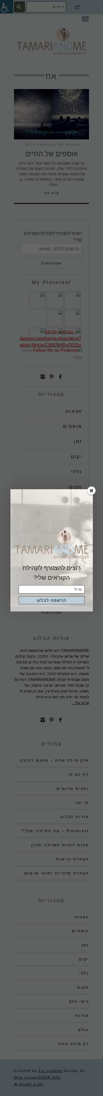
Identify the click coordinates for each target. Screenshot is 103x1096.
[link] (52, 600)
